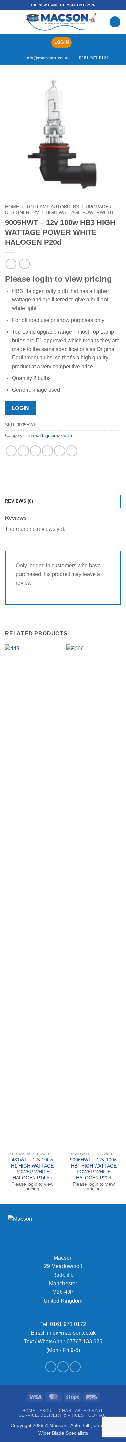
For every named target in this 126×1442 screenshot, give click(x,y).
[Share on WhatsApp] (11, 450)
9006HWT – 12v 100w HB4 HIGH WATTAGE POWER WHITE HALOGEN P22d (93, 1168)
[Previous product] (24, 264)
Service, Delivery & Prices (51, 1415)
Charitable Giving (80, 1410)
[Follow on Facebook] (50, 1366)
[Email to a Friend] (47, 450)
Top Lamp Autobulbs (52, 206)
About (47, 1410)
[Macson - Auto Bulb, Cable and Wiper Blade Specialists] (61, 22)
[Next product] (11, 264)
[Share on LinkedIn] (71, 450)
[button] (9, 21)
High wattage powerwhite (80, 212)
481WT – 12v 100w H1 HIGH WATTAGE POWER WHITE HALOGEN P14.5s (32, 1168)
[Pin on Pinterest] (59, 450)
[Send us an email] (63, 1366)
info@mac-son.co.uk (71, 1333)
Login (20, 408)
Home (12, 206)
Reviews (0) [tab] (19, 501)
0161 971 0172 (68, 1324)
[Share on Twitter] (35, 450)
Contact (98, 1415)
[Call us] (75, 1366)
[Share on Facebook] (23, 450)
